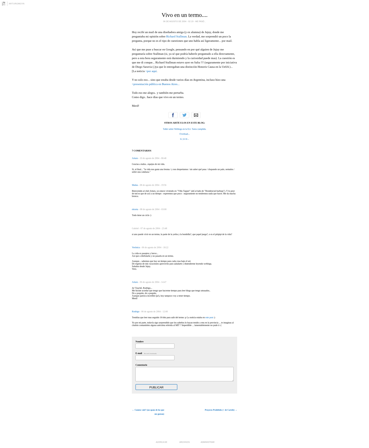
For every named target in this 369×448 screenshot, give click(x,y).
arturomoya (17, 3)
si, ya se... (184, 139)
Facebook (173, 115)
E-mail (146, 353)
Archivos (184, 442)
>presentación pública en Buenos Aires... (156, 84)
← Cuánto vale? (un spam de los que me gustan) (148, 412)
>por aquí (151, 71)
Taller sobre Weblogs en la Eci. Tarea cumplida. (184, 129)
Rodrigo (136, 311)
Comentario (141, 365)
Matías (135, 185)
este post (209, 317)
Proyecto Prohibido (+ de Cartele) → (221, 410)
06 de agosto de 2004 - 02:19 (178, 21)
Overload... (184, 134)
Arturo (135, 158)
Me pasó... (200, 21)
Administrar (207, 442)
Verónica (136, 247)
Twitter (184, 115)
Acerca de (161, 442)
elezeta (135, 209)
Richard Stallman (176, 36)
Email (196, 115)
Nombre (139, 341)
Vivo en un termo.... (185, 15)
